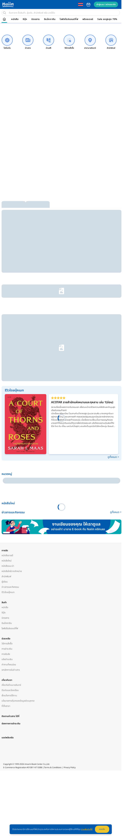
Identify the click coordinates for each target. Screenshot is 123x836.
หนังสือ (14, 19)
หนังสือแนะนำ (8, 452)
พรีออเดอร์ (87, 19)
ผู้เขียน (5, 467)
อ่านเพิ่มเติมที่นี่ (86, 829)
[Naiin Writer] (61, 413)
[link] (7, 42)
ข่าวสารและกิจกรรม (10, 473)
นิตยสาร (35, 19)
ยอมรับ (102, 829)
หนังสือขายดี (7, 441)
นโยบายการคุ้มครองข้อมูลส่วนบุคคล (18, 587)
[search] (4, 12)
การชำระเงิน (7, 535)
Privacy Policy (70, 665)
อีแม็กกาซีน (50, 19)
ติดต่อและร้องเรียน (10, 576)
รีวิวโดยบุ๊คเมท (8, 478)
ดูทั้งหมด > (111, 366)
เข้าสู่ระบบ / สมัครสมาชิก (106, 4)
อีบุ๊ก (25, 19)
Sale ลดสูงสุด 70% (107, 19)
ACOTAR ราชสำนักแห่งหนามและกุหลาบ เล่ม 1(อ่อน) (82, 312)
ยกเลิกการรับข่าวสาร (11, 556)
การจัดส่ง (6, 540)
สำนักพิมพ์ (6, 462)
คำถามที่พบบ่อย (9, 550)
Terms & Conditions (53, 665)
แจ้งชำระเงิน (7, 545)
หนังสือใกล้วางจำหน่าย (12, 457)
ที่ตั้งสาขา (6, 592)
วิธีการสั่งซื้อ (7, 529)
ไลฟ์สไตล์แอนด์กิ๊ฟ (69, 19)
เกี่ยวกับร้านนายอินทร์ (11, 571)
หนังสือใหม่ (7, 446)
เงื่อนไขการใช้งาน (9, 581)
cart (88, 4)
